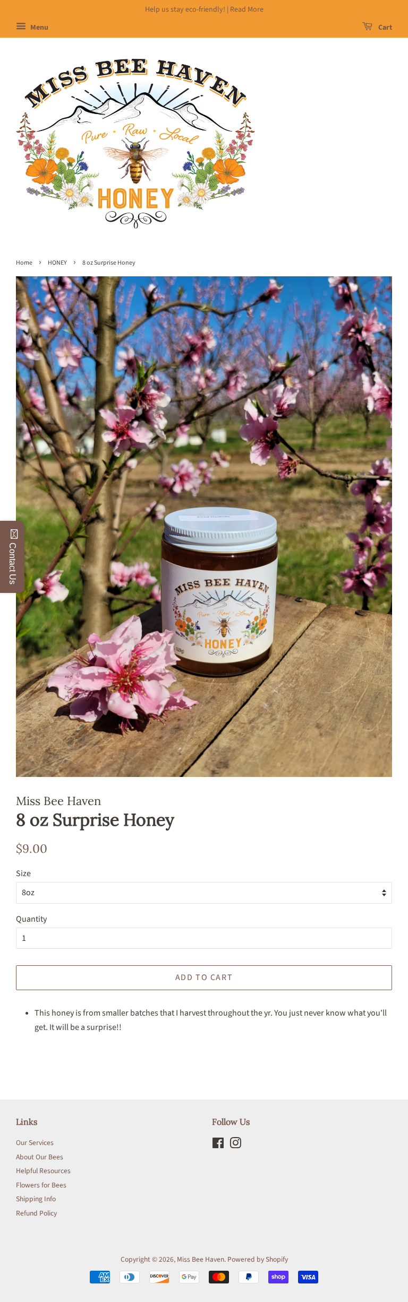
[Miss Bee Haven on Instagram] (235, 1145)
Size (23, 873)
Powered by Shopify (257, 1259)
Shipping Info (36, 1199)
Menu (38, 27)
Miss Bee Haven (200, 1259)
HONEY (57, 262)
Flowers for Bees (41, 1185)
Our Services (35, 1143)
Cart (384, 27)
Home (24, 262)
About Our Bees (39, 1157)
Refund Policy (36, 1213)
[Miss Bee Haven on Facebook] (218, 1145)
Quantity (31, 919)
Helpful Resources (43, 1171)
